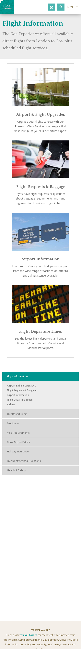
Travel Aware (28, 635)
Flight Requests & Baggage (40, 187)
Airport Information (40, 259)
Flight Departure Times (40, 331)
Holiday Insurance (18, 451)
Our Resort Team (17, 414)
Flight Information (17, 376)
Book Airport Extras (18, 442)
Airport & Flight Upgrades (40, 114)
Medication (13, 423)
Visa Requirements (18, 432)
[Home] (7, 13)
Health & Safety (16, 470)
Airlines (11, 404)
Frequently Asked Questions (24, 461)
